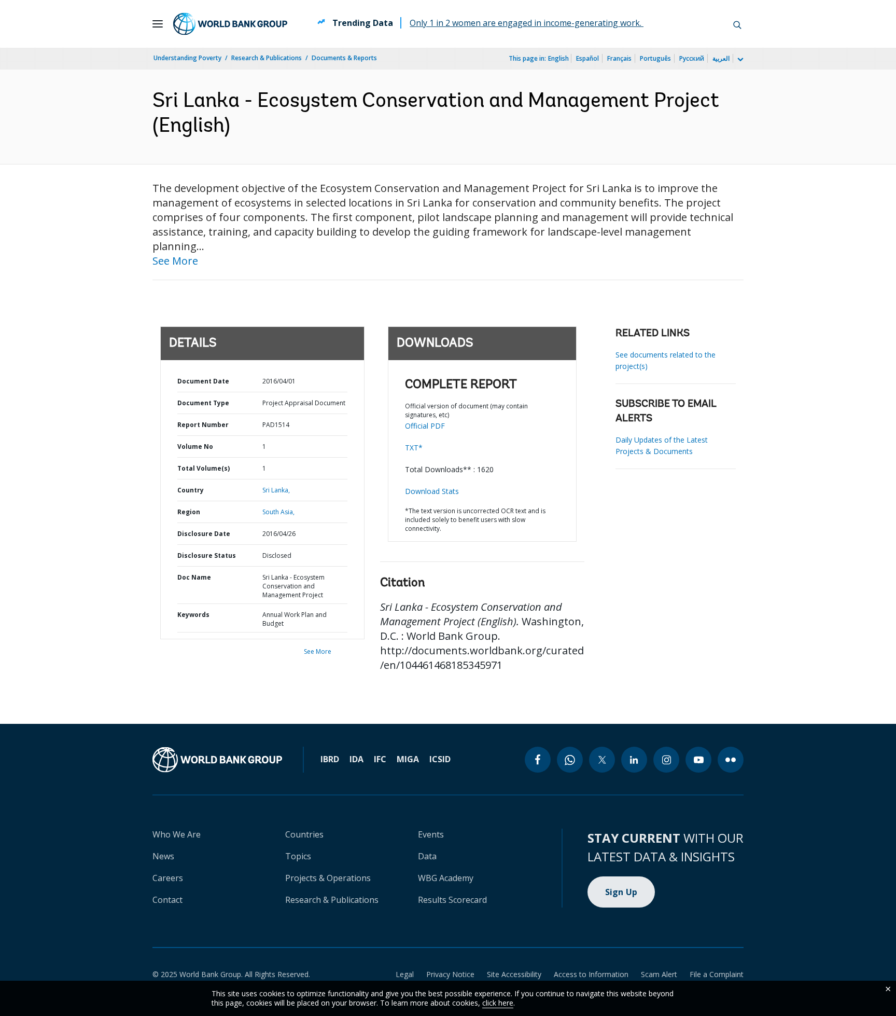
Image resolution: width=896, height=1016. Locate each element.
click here (497, 1003)
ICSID (440, 759)
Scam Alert (659, 974)
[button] (737, 24)
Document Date (203, 381)
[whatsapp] (570, 760)
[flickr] (731, 760)
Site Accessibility (514, 974)
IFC (380, 759)
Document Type (203, 403)
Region (188, 511)
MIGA (408, 759)
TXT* (414, 447)
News (163, 856)
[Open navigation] (157, 24)
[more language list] (739, 59)
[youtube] (698, 760)
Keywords (193, 614)
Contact (167, 899)
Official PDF (425, 426)
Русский (691, 58)
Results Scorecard (452, 899)
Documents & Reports (344, 57)
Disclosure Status (206, 555)
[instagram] (666, 760)
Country (190, 490)
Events (431, 834)
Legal (405, 974)
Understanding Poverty (187, 57)
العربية (721, 58)
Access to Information (591, 974)
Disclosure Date (203, 533)
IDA (356, 759)
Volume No (195, 446)
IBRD (329, 759)
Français (619, 58)
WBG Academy (445, 878)
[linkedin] (634, 760)
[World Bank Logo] (230, 23)
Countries (304, 834)
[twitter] (602, 760)
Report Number (203, 424)
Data (427, 856)
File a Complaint (717, 974)
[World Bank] (217, 760)
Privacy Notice (450, 974)
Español (587, 58)
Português (655, 58)
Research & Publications (266, 57)
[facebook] (538, 760)
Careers (167, 878)
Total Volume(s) (203, 468)
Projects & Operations (328, 878)
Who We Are (176, 834)
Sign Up (621, 892)
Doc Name (194, 577)
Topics (298, 856)
